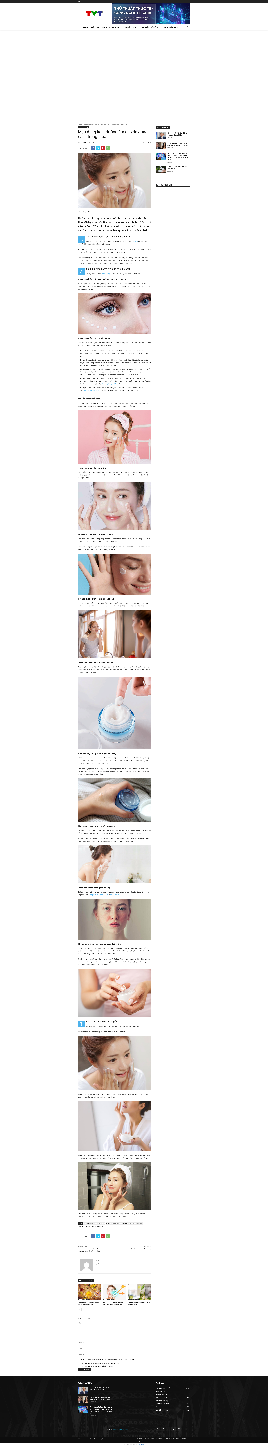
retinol (86, 390)
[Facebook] (93, 148)
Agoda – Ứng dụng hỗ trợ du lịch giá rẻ (137, 1249)
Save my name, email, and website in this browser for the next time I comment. (108, 1359)
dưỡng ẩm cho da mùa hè (113, 1223)
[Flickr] (168, 1429)
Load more (172, 177)
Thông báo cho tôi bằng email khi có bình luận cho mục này (99, 1363)
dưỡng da (139, 1223)
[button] (187, 27)
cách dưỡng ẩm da (89, 1223)
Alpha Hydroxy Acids (109, 384)
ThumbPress (140, 1444)
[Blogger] (158, 1429)
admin (84, 142)
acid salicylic (115, 895)
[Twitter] (98, 148)
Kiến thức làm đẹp (88, 124)
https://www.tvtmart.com (102, 1264)
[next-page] (82, 1309)
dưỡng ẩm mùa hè (128, 1223)
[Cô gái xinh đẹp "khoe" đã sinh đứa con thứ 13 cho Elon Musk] (161, 145)
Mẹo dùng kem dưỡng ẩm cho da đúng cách (91, 1226)
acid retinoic (103, 895)
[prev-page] (79, 1309)
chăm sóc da (100, 1223)
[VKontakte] (179, 1429)
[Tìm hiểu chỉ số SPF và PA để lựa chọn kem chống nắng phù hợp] (114, 1292)
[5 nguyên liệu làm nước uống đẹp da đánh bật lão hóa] (139, 1292)
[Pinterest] (103, 148)
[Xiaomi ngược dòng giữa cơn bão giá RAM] (161, 169)
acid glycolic (93, 895)
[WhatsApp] (108, 148)
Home (80, 124)
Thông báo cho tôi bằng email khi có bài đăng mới (96, 1366)
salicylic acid (94, 390)
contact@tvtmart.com (120, 1430)
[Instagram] (173, 1429)
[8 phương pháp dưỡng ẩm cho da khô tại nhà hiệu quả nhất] (89, 1292)
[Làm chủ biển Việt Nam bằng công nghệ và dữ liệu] (161, 135)
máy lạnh (134, 241)
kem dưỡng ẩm (133, 226)
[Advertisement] (63, 45)
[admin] (79, 143)
